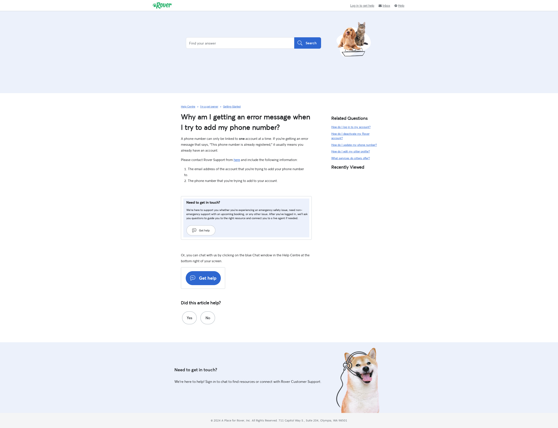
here (237, 159)
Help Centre (188, 106)
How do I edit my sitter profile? (350, 151)
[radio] (189, 317)
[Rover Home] (162, 5)
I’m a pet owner (209, 106)
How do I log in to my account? (351, 127)
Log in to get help (362, 5)
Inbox (386, 5)
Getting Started (232, 106)
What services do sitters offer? (350, 158)
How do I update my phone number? (354, 145)
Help (401, 5)
